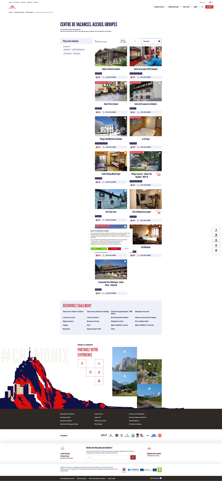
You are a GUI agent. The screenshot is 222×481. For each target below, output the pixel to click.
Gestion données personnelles (97, 478)
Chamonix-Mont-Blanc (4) (78, 49)
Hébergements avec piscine (142, 311)
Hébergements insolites (117, 321)
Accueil (10, 12)
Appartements (66, 329)
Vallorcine (35, 2)
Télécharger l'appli (153, 455)
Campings (65, 325)
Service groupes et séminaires (137, 417)
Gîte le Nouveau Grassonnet (142, 211)
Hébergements (29, 12)
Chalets (113, 329)
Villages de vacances (68, 321)
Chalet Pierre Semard (111, 104)
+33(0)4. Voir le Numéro (110, 77)
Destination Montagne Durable (69, 424)
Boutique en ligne (65, 417)
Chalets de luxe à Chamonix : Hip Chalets (73, 311)
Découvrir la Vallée (159, 7)
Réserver (209, 7)
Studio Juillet (111, 478)
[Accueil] (12, 7)
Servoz (10, 2)
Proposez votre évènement (136, 414)
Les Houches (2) (67, 53)
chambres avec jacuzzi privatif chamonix (145, 317)
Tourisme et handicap (135, 424)
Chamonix (23, 2)
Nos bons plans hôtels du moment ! (120, 317)
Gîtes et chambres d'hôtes (142, 321)
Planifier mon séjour (173, 7)
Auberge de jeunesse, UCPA (94, 329)
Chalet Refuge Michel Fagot (111, 173)
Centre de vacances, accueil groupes (44, 12)
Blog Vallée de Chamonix (67, 414)
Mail (99, 77)
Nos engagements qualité (67, 478)
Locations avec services (69, 317)
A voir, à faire (186, 7)
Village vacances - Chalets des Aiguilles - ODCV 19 (141, 175)
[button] (110, 64)
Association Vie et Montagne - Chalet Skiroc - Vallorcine (111, 284)
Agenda (195, 7)
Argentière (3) (67, 49)
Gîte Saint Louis (111, 211)
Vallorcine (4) (77, 53)
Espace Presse (99, 414)
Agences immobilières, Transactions (144, 325)
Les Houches (17, 2)
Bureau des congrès (66, 420)
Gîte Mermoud (145, 247)
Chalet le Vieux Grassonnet (111, 69)
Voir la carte (146, 41)
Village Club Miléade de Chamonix (111, 138)
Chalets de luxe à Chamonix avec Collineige (98, 311)
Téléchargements (134, 420)
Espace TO (98, 417)
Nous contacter (154, 478)
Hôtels (88, 325)
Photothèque (98, 424)
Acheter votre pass (66, 458)
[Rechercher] (202, 7)
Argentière (29, 2)
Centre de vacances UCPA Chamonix (146, 69)
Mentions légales (81, 478)
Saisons (202, 2)
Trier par (122, 40)
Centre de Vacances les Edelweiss (145, 104)
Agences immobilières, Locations (119, 325)
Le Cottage (146, 138)
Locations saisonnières (93, 317)
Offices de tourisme (100, 420)
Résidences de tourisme (93, 321)
